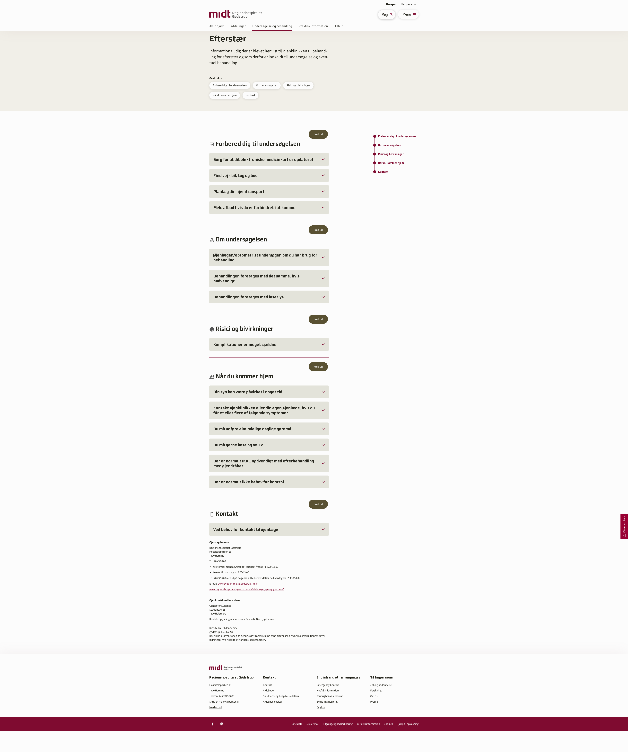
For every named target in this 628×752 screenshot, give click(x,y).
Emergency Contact (328, 685)
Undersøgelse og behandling (272, 26)
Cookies (388, 724)
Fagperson (408, 4)
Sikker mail (312, 724)
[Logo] (235, 14)
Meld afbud (215, 707)
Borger (391, 4)
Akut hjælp (216, 26)
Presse (374, 702)
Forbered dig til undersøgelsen (230, 85)
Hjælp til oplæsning (408, 724)
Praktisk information (313, 26)
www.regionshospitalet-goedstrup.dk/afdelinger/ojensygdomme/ (246, 589)
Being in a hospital (327, 702)
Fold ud (318, 134)
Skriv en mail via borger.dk (224, 702)
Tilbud (338, 26)
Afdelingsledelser (272, 702)
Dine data (297, 724)
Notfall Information (328, 691)
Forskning (376, 691)
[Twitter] (221, 724)
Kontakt (250, 95)
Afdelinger (238, 26)
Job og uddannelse (381, 685)
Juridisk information (368, 724)
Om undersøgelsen (266, 85)
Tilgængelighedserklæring (338, 724)
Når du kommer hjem (225, 95)
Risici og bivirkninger (298, 85)
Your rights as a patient (330, 696)
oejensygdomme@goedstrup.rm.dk (238, 584)
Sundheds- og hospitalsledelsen (281, 696)
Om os (373, 696)
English (321, 707)
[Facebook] (212, 724)
